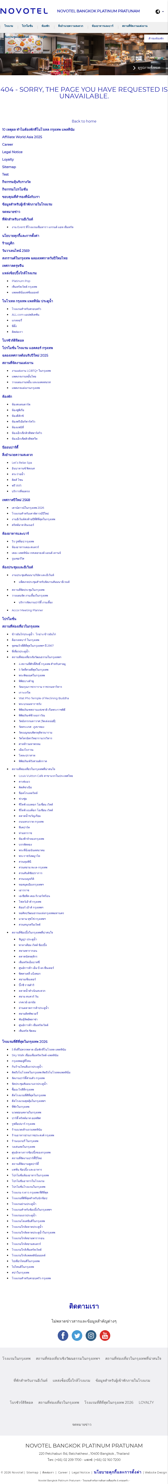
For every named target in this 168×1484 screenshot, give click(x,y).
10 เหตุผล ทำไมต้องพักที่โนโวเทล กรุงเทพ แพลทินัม (38, 129)
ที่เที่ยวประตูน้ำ (20, 651)
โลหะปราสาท (27, 755)
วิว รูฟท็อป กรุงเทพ (23, 541)
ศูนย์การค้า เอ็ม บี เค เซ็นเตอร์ (36, 968)
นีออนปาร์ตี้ (10, 447)
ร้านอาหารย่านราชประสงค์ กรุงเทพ (33, 1135)
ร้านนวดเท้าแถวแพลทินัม (27, 1129)
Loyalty (8, 159)
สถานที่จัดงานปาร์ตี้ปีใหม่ (27, 1158)
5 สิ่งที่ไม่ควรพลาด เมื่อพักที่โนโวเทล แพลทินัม (39, 1049)
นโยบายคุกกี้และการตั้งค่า (20, 236)
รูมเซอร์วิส (18, 558)
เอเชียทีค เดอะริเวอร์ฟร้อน (34, 896)
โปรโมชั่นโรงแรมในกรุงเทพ (28, 1186)
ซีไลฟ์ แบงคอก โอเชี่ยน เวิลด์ (36, 804)
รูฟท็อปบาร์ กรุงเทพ (23, 1123)
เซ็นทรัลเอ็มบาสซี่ (29, 962)
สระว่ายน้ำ (18, 474)
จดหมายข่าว (11, 212)
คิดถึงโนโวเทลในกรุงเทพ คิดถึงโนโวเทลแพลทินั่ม (41, 1072)
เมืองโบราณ (26, 749)
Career (7, 144)
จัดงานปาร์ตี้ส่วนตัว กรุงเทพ (28, 1078)
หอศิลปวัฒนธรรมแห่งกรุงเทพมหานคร (41, 913)
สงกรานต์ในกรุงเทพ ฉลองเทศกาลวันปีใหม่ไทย (35, 258)
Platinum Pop (21, 281)
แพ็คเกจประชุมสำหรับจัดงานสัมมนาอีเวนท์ (44, 582)
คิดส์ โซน (17, 479)
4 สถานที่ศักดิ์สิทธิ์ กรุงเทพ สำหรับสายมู (42, 664)
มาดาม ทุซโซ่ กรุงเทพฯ (32, 918)
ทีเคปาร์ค (24, 827)
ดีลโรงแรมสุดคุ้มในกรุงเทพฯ (29, 1101)
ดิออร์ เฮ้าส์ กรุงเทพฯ (31, 907)
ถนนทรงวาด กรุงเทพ (31, 821)
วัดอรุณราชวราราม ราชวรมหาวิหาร (40, 686)
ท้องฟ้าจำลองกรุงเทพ (31, 838)
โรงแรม (8, 25)
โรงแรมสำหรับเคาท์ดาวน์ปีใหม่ (30, 513)
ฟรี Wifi (17, 485)
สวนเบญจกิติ (26, 878)
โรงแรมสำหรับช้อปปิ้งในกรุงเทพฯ (32, 1209)
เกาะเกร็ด (24, 692)
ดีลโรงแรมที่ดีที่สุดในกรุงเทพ (29, 1095)
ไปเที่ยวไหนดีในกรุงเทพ (26, 1261)
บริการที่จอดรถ (21, 491)
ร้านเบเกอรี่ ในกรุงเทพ (25, 1141)
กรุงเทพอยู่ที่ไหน (21, 1061)
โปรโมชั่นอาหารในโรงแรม (28, 1181)
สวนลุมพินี (25, 861)
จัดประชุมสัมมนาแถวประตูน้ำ (29, 1083)
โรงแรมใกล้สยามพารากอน (28, 1238)
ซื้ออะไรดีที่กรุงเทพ (23, 1089)
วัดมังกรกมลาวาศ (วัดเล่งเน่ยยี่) (37, 721)
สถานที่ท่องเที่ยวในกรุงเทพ (20, 626)
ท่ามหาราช (25, 833)
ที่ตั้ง (14, 326)
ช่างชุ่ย (23, 798)
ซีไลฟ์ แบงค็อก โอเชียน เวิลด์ (36, 810)
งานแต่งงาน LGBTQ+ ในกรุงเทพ (31, 370)
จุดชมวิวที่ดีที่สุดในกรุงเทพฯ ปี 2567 (33, 645)
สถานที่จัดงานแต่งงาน (134, 25)
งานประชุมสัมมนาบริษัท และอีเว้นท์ (33, 575)
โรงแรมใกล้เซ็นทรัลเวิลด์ (27, 1249)
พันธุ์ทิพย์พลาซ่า (28, 1019)
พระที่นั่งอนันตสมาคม (32, 850)
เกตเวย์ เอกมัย (27, 1002)
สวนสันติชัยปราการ (30, 873)
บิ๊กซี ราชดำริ (26, 985)
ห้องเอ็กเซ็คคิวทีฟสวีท (24, 438)
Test (5, 174)
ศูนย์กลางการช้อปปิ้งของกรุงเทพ (31, 1152)
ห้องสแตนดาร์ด (21, 404)
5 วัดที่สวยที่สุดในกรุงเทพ (33, 669)
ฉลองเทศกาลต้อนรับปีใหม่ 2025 (25, 355)
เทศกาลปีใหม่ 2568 (16, 500)
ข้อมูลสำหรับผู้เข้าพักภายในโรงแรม (27, 204)
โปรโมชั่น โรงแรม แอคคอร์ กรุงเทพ (27, 348)
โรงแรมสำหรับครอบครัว (26, 309)
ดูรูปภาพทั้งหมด (149, 68)
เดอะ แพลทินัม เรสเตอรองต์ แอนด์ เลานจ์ (36, 552)
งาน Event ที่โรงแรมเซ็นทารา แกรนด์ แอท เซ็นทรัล (43, 227)
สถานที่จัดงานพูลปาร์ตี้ (25, 1164)
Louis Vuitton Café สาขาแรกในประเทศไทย (46, 776)
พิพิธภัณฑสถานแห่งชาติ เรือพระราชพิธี (42, 709)
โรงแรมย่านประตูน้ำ (24, 1204)
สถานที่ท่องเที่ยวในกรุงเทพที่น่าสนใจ (33, 769)
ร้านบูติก (42, 36)
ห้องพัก (45, 25)
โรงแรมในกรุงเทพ (16, 1358)
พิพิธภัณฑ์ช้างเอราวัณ (32, 715)
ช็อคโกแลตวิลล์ (28, 793)
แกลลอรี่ (17, 320)
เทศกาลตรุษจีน (13, 265)
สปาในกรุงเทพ (20, 1272)
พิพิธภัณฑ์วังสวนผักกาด (33, 761)
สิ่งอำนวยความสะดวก (70, 25)
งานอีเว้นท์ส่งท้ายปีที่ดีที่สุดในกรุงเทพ (33, 519)
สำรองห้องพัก (156, 38)
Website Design (156, 1472)
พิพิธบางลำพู (26, 681)
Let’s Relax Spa (22, 462)
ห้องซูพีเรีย (18, 410)
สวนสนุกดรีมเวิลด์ (29, 924)
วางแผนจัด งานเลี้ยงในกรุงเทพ (30, 595)
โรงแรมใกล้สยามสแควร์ (26, 1244)
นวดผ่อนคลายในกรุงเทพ (26, 1112)
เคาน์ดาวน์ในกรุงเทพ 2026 (28, 507)
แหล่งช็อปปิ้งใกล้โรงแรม (19, 273)
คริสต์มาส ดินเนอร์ (23, 525)
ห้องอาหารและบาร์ (102, 25)
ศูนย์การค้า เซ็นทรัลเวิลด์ (33, 1025)
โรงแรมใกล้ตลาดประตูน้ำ (27, 1226)
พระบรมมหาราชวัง (30, 704)
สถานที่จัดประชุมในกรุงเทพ (28, 589)
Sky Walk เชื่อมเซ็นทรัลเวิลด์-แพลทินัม (35, 1055)
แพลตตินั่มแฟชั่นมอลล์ (25, 292)
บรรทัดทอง (25, 844)
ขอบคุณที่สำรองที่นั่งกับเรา (21, 197)
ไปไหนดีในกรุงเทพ (23, 1266)
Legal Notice (12, 152)
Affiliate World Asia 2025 (22, 137)
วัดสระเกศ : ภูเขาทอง (31, 726)
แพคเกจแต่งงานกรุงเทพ (26, 388)
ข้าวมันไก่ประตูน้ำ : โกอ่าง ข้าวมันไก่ (34, 634)
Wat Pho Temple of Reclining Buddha (44, 698)
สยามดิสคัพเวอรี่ (28, 1013)
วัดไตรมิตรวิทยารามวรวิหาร (35, 738)
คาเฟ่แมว (24, 781)
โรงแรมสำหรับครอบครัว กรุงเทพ (31, 1278)
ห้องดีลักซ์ (18, 415)
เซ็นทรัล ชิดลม (27, 1030)
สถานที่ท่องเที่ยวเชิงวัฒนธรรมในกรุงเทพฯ (36, 657)
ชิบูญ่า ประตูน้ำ (28, 939)
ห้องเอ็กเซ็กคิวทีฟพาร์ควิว (27, 433)
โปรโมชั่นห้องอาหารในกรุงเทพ (30, 1175)
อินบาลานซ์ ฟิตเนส (23, 468)
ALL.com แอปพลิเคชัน (25, 314)
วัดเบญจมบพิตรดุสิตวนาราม (35, 732)
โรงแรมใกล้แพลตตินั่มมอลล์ (29, 1255)
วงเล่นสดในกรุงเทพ (23, 1146)
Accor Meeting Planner (27, 610)
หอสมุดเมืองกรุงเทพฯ (31, 884)
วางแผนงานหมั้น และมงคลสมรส (31, 382)
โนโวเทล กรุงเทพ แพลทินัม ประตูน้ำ (27, 301)
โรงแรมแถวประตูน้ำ (24, 1215)
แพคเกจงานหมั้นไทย (24, 376)
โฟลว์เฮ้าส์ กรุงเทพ (30, 901)
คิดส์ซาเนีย (25, 787)
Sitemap (9, 167)
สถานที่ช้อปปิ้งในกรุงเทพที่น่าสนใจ (32, 932)
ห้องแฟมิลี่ (18, 427)
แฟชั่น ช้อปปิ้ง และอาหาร (27, 1169)
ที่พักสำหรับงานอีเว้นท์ (17, 219)
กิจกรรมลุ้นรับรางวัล (16, 182)
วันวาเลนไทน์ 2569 (16, 251)
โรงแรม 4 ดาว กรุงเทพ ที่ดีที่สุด (30, 1192)
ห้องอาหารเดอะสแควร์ (25, 547)
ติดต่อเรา (17, 331)
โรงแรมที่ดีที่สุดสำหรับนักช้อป (29, 1198)
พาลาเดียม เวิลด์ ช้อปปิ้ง (33, 945)
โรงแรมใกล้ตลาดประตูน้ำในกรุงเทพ (33, 1232)
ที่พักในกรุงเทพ (20, 1106)
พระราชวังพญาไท (29, 856)
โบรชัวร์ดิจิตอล (13, 340)
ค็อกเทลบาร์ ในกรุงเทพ (25, 640)
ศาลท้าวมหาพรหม (29, 744)
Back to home (84, 121)
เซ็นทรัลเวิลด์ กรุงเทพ (24, 286)
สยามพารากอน (28, 950)
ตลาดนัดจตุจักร (28, 956)
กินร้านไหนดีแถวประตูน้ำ (27, 1066)
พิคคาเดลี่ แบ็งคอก (30, 973)
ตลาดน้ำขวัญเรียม (30, 816)
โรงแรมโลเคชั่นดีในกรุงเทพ (28, 1221)
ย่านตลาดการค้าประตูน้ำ (34, 1008)
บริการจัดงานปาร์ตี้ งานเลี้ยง (35, 602)
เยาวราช (24, 890)
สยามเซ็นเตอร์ (27, 979)
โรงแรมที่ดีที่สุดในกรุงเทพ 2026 (24, 1041)
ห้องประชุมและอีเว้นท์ (16, 36)
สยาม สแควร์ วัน (28, 996)
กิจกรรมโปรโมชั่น (15, 189)
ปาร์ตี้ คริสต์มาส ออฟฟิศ (26, 1118)
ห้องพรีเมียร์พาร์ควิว (23, 421)
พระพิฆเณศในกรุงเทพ (32, 675)
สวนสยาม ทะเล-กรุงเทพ (33, 867)
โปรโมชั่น (27, 25)
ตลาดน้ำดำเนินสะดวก (32, 990)
